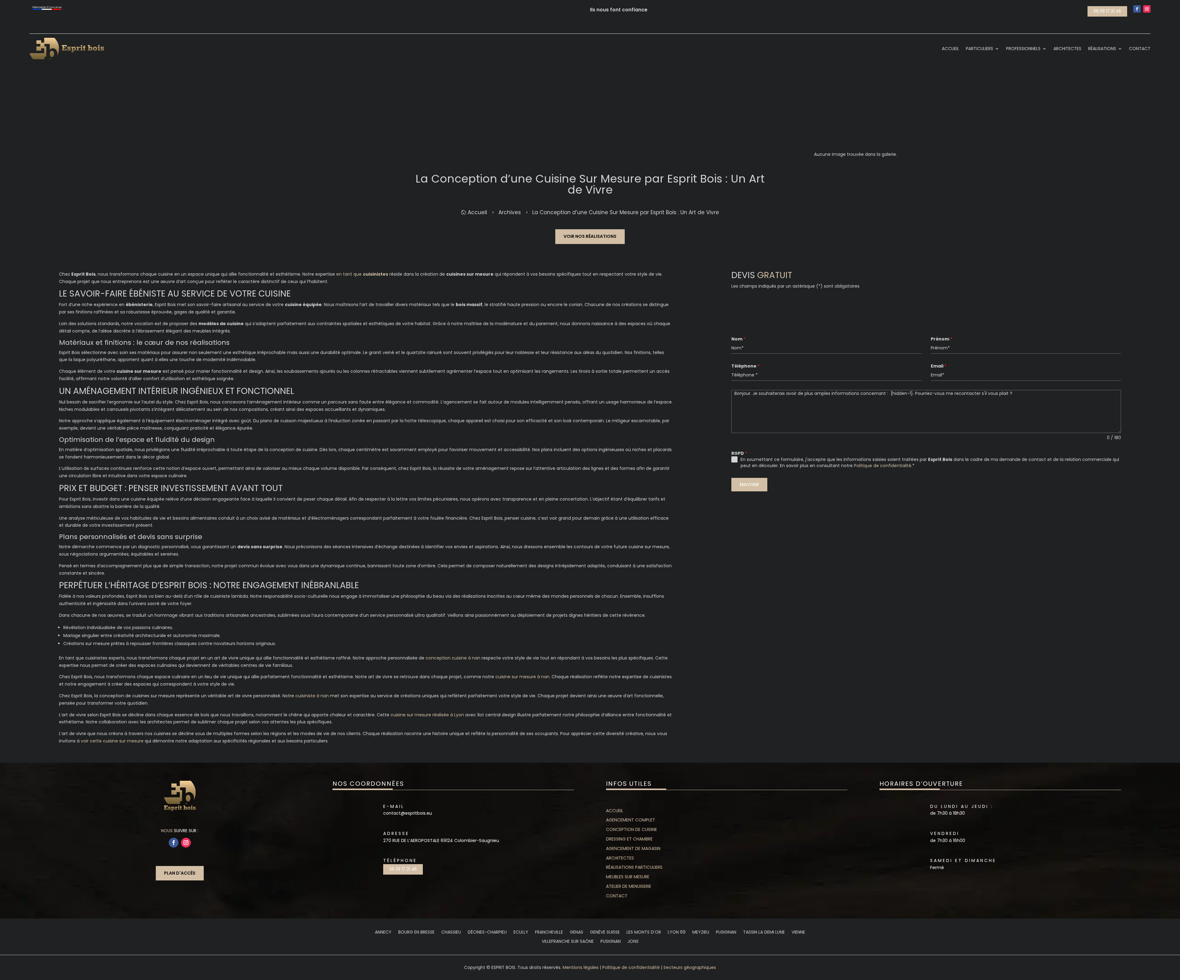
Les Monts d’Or (644, 932)
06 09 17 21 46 (1107, 11)
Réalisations (1102, 48)
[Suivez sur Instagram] (1146, 9)
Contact (1139, 48)
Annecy (383, 932)
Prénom (941, 339)
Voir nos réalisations (590, 236)
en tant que (362, 274)
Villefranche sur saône (568, 941)
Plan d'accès (179, 873)
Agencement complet (630, 820)
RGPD (739, 453)
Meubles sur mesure (627, 877)
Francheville (549, 932)
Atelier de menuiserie (628, 886)
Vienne (798, 932)
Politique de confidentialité (882, 465)
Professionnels (1023, 48)
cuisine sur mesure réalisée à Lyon (427, 715)
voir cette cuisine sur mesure (112, 741)
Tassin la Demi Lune (764, 932)
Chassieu (451, 932)
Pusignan (726, 932)
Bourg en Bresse (416, 932)
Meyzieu (700, 932)
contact (616, 896)
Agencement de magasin (633, 848)
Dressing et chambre (629, 839)
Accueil (950, 48)
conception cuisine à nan (453, 658)
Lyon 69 (677, 932)
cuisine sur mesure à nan (522, 677)
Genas (576, 932)
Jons (633, 941)
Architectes (1067, 48)
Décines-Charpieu (487, 932)
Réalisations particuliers (634, 867)
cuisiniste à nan (312, 696)
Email (938, 366)
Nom (738, 339)
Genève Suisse (605, 932)
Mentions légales (581, 967)
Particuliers (979, 48)
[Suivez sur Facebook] (1137, 9)
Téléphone (745, 366)
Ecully (520, 932)
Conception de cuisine (631, 829)
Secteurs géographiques (689, 967)
